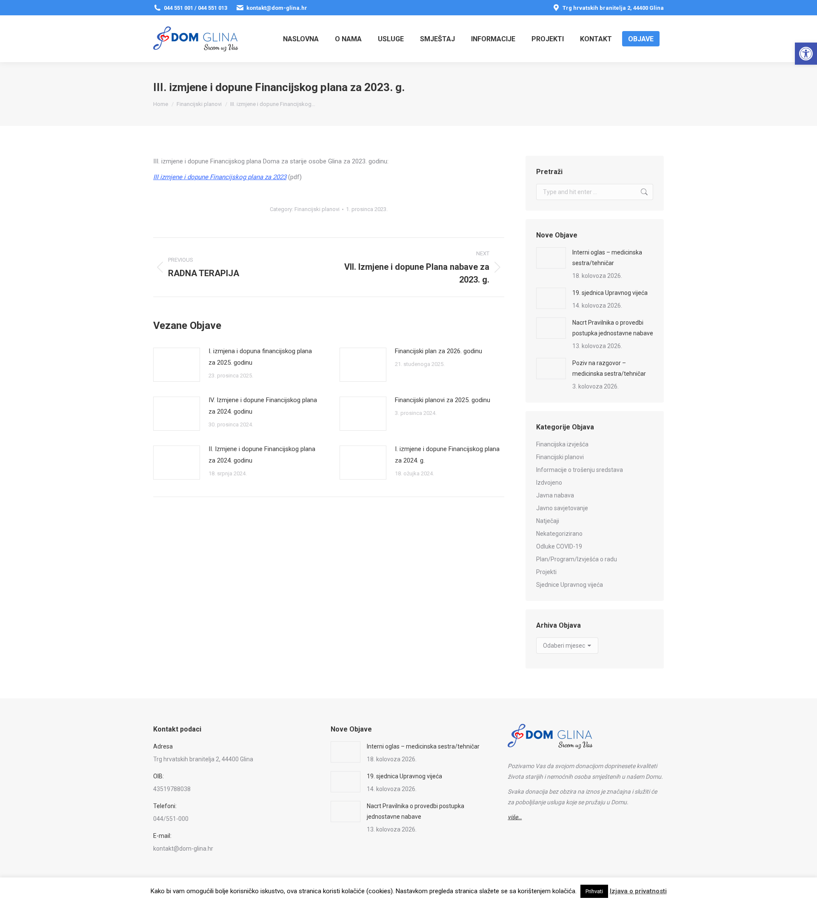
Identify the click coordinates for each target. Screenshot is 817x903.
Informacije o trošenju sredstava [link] (579, 469)
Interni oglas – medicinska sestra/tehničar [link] (607, 257)
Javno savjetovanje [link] (562, 508)
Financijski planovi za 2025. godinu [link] (442, 400)
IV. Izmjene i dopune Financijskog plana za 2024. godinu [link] (263, 405)
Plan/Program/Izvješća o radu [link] (576, 559)
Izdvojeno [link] (549, 482)
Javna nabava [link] (555, 495)
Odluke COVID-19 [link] (559, 546)
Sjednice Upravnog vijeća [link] (569, 584)
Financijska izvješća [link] (562, 444)
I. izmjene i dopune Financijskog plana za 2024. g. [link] (447, 454)
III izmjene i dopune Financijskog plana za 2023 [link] (219, 177)
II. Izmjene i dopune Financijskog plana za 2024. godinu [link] (262, 454)
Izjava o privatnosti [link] (638, 891)
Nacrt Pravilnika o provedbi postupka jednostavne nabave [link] (612, 328)
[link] (806, 54)
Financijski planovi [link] (317, 209)
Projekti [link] (546, 572)
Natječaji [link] (547, 520)
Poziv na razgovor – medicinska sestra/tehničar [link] (609, 368)
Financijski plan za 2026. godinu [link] (438, 351)
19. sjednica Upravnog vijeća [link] (610, 292)
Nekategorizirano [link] (559, 533)
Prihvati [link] (594, 891)
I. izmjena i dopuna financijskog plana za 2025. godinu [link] (260, 356)
